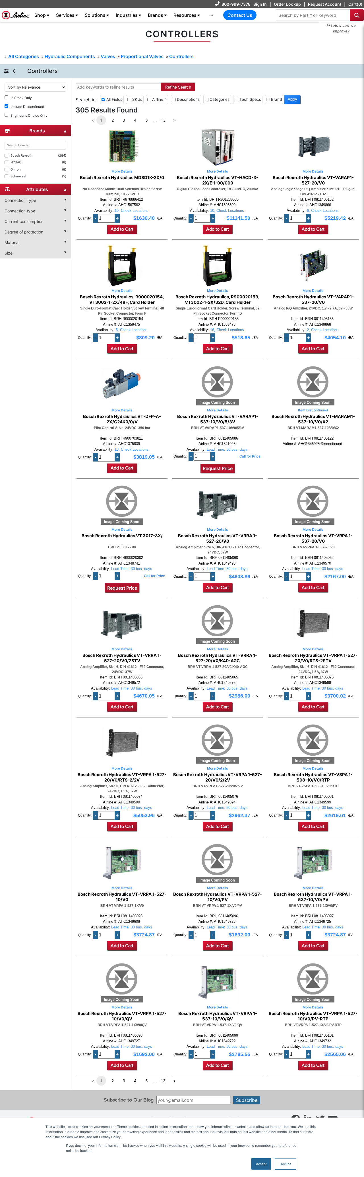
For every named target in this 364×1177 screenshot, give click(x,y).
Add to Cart (122, 229)
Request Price (218, 468)
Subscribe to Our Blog (129, 1100)
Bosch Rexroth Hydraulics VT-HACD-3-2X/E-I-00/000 (217, 180)
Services (65, 15)
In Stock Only (21, 98)
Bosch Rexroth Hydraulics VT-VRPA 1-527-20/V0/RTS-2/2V (122, 777)
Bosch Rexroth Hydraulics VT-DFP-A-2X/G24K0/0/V (122, 419)
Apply (292, 99)
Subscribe (246, 1100)
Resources (185, 15)
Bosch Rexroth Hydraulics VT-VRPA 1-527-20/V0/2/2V (217, 777)
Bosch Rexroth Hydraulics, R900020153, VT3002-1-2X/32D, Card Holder (217, 299)
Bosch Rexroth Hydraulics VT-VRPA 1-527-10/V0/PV (217, 897)
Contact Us (240, 15)
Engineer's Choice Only (29, 115)
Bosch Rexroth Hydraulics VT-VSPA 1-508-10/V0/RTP (313, 777)
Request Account (324, 4)
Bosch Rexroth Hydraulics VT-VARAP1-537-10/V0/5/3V (217, 419)
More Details (122, 171)
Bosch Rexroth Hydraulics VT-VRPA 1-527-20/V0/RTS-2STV (313, 658)
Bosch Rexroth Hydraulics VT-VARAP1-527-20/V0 (313, 180)
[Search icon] (357, 15)
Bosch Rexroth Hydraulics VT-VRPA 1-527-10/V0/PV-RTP (313, 1016)
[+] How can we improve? (341, 28)
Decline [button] (285, 1163)
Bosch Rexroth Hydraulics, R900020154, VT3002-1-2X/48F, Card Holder (122, 299)
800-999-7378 (236, 4)
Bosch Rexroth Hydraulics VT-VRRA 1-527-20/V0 (217, 538)
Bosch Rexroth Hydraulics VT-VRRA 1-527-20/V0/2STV (122, 658)
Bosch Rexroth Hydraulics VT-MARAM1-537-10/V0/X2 (313, 419)
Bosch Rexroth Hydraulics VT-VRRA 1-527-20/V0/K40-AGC (217, 658)
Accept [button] (261, 1163)
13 (163, 120)
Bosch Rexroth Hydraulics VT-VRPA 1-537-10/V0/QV (217, 1016)
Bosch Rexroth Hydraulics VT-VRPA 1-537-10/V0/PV (313, 897)
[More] (211, 15)
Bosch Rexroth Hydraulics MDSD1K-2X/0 (122, 177)
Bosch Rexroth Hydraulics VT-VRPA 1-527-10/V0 (122, 897)
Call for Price (249, 456)
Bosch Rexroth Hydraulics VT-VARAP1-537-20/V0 (313, 299)
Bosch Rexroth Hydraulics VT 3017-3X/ (122, 535)
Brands (155, 15)
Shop (40, 15)
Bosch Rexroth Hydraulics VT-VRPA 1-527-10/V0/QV (122, 1016)
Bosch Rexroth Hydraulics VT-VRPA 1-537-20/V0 (313, 538)
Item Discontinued (313, 410)
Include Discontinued (27, 106)
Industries (127, 15)
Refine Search (178, 87)
